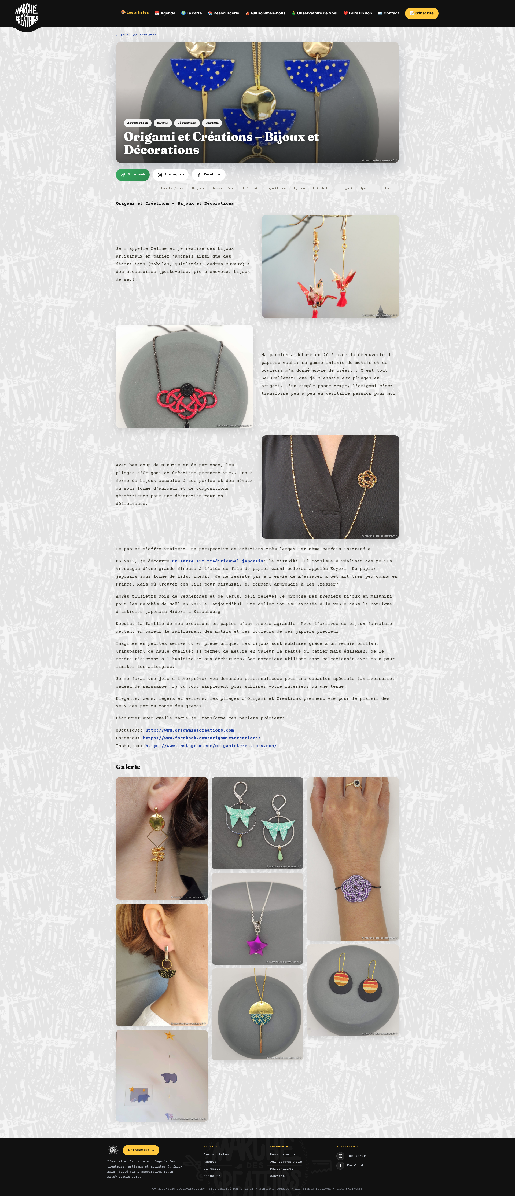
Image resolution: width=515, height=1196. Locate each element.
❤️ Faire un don (357, 13)
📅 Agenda (165, 13)
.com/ (270, 746)
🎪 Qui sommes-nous (265, 13)
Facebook (355, 1166)
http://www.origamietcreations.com (189, 730)
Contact (277, 1176)
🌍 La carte (191, 13)
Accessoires (137, 123)
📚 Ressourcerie (223, 13)
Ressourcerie (283, 1155)
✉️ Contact (388, 13)
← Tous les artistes (136, 35)
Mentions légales (274, 1189)
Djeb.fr (247, 1189)
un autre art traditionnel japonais (217, 561)
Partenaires (281, 1169)
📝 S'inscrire (422, 13)
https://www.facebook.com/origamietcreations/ (202, 738)
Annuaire (212, 1176)
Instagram (356, 1156)
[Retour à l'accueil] (27, 16)
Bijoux (162, 123)
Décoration (187, 123)
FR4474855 (354, 1189)
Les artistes (216, 1155)
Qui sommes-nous (286, 1162)
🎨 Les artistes (135, 12)
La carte (212, 1169)
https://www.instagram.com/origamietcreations (204, 746)
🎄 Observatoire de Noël (314, 13)
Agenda (210, 1162)
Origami (212, 123)
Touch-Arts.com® (191, 1189)
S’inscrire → (141, 1150)
